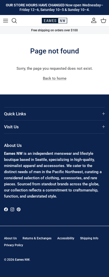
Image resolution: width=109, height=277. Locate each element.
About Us (10, 238)
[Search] (16, 20)
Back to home (54, 78)
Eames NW (22, 259)
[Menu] (5, 20)
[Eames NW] (54, 20)
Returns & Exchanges (37, 238)
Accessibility (65, 238)
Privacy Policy (13, 245)
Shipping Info (89, 238)
